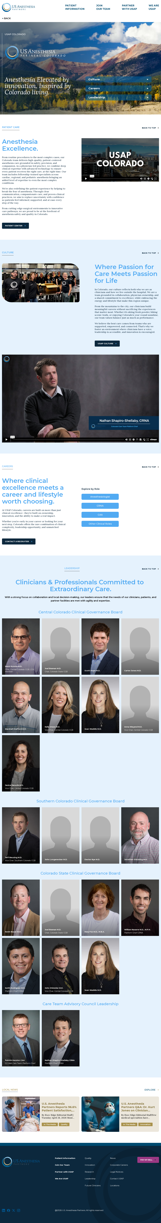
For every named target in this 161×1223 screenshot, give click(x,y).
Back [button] (7, 18)
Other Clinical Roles (100, 523)
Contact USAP (117, 1178)
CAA (100, 514)
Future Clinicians (92, 1185)
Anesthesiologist (100, 496)
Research (89, 1172)
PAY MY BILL (146, 1160)
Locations (114, 1185)
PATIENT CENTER (13, 225)
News (112, 1158)
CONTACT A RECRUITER (17, 541)
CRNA (100, 505)
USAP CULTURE (105, 343)
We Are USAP (61, 1178)
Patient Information (65, 1158)
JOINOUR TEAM (103, 7)
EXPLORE (150, 1090)
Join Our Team (62, 1165)
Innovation (90, 1165)
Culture (94, 79)
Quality (88, 1158)
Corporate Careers (119, 1165)
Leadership (96, 97)
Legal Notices (116, 1172)
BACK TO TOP (149, 128)
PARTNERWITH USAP (129, 7)
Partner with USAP (64, 1172)
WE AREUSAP (154, 7)
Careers (94, 88)
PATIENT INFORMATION (75, 7)
